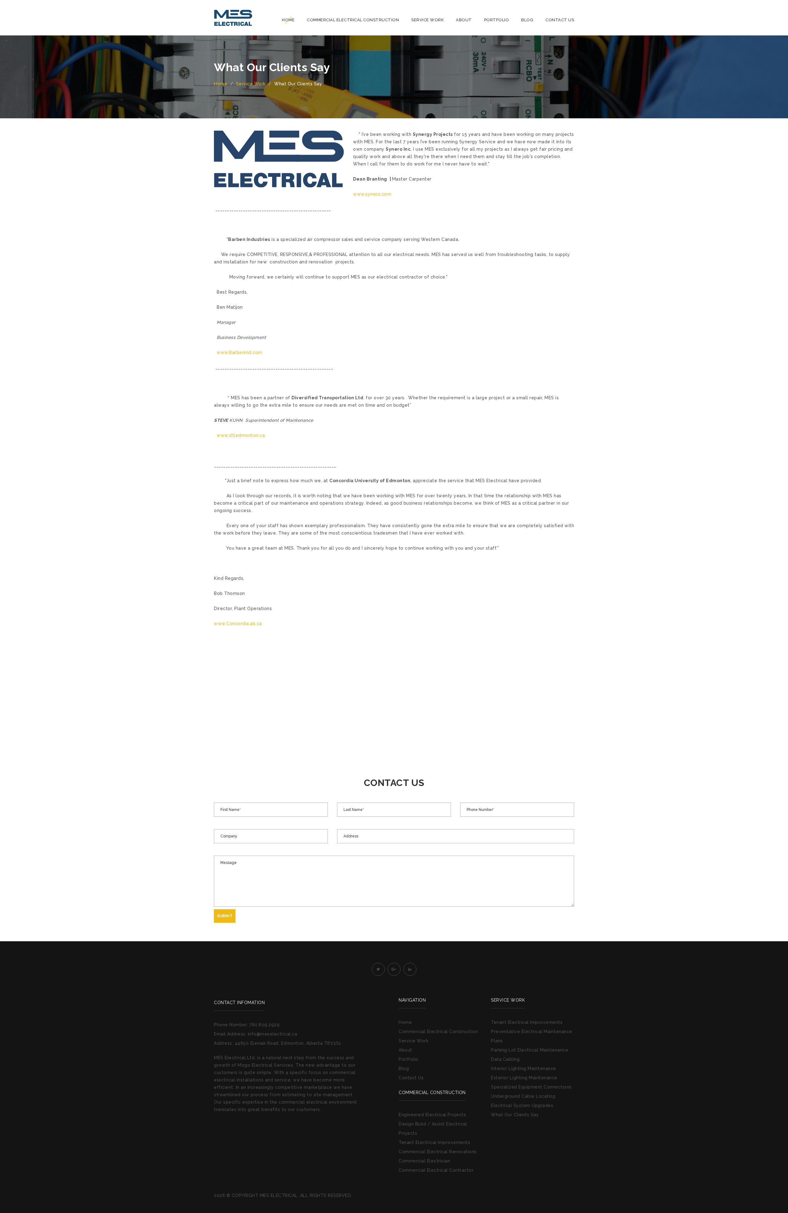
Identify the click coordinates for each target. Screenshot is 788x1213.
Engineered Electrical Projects (432, 1114)
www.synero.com (372, 194)
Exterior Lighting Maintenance (524, 1077)
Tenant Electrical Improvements (434, 1142)
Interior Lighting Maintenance (523, 1068)
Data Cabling (505, 1059)
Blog (527, 20)
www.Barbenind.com (239, 352)
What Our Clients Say (515, 1114)
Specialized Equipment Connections (531, 1087)
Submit (224, 916)
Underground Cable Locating (523, 1096)
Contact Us (559, 20)
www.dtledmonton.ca (241, 435)
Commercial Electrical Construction (353, 20)
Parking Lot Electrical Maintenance (529, 1050)
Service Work (427, 20)
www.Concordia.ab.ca (238, 623)
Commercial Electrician (424, 1160)
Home (288, 20)
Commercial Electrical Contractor (436, 1170)
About (464, 20)
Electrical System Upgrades (522, 1105)
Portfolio (496, 20)
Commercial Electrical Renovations (438, 1151)
